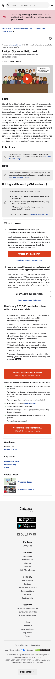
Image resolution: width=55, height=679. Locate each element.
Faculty (27, 567)
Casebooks (40, 28)
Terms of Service (21, 645)
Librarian (27, 563)
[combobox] (28, 5)
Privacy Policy (35, 645)
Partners (27, 594)
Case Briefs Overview (23, 28)
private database (15, 45)
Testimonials (27, 598)
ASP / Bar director (27, 570)
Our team (27, 584)
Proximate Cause (11, 461)
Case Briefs (7, 31)
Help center (27, 633)
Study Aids (6, 28)
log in (19, 159)
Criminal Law (9, 447)
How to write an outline (27, 612)
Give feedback (27, 629)
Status (27, 636)
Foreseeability (10, 464)
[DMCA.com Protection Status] (42, 650)
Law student (27, 560)
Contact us (27, 626)
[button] (27, 79)
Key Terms (9, 456)
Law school (27, 556)
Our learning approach (27, 587)
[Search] (8, 5)
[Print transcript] (50, 38)
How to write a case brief (27, 608)
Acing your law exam (27, 615)
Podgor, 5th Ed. (11, 449)
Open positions (27, 591)
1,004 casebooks (30, 403)
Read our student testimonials (29, 260)
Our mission (27, 580)
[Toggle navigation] (52, 5)
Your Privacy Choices (12, 650)
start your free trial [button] (16, 177)
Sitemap (30, 650)
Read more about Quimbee (29, 300)
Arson (6, 467)
